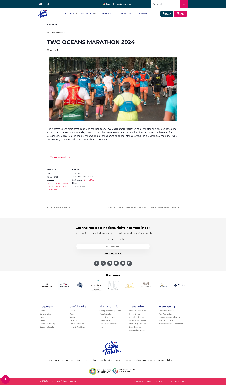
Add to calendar (60, 157)
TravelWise (144, 14)
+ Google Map (88, 180)
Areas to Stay (87, 14)
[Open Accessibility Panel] (5, 379)
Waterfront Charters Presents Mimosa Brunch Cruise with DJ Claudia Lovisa (141, 207)
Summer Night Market (60, 207)
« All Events (52, 24)
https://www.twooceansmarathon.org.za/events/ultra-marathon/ (58, 186)
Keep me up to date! (113, 253)
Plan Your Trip (125, 14)
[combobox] (165, 4)
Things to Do (106, 14)
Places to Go (68, 14)
